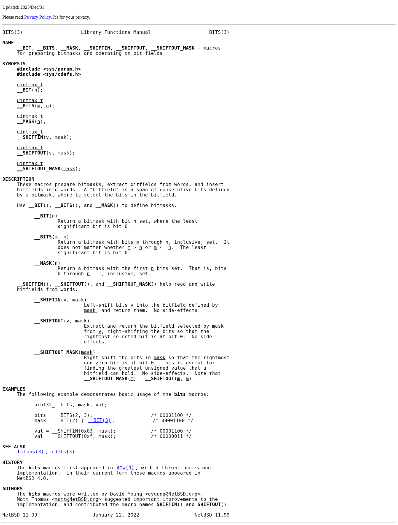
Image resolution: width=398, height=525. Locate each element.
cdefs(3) (63, 452)
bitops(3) (31, 452)
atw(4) (125, 467)
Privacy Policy (37, 17)
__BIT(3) (99, 420)
